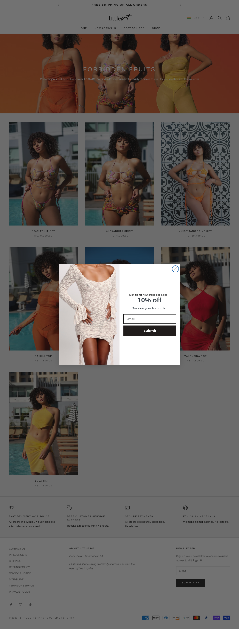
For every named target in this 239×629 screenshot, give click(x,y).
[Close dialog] (175, 269)
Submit (150, 330)
